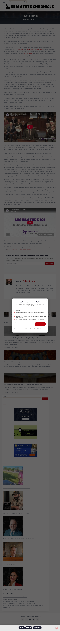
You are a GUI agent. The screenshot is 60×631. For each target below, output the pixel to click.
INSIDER (28, 628)
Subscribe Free (40, 324)
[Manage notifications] (56, 628)
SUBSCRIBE (37, 628)
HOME (21, 628)
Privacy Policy (37, 328)
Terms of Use (29, 328)
